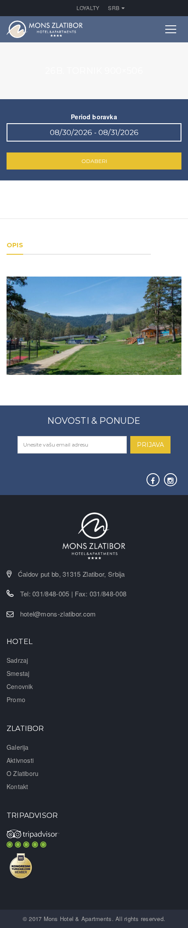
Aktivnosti (20, 760)
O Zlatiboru (22, 773)
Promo (16, 699)
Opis (15, 245)
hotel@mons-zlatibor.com (58, 613)
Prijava (150, 445)
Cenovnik (20, 686)
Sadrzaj (17, 660)
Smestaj (18, 673)
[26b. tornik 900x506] (94, 324)
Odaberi (94, 161)
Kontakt (17, 786)
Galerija (18, 747)
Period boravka (94, 116)
